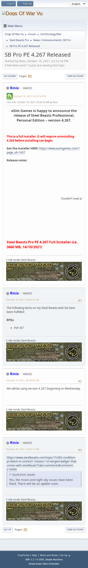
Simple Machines (54, 559)
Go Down (10, 76)
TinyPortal (23, 555)
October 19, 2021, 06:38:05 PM (22, 380)
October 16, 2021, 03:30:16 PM (22, 299)
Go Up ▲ (65, 555)
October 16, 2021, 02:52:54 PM (29, 96)
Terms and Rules (49, 555)
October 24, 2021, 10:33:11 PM (22, 449)
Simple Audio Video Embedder (44, 563)
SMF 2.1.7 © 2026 (34, 559)
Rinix (14, 88)
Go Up (7, 529)
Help (34, 555)
